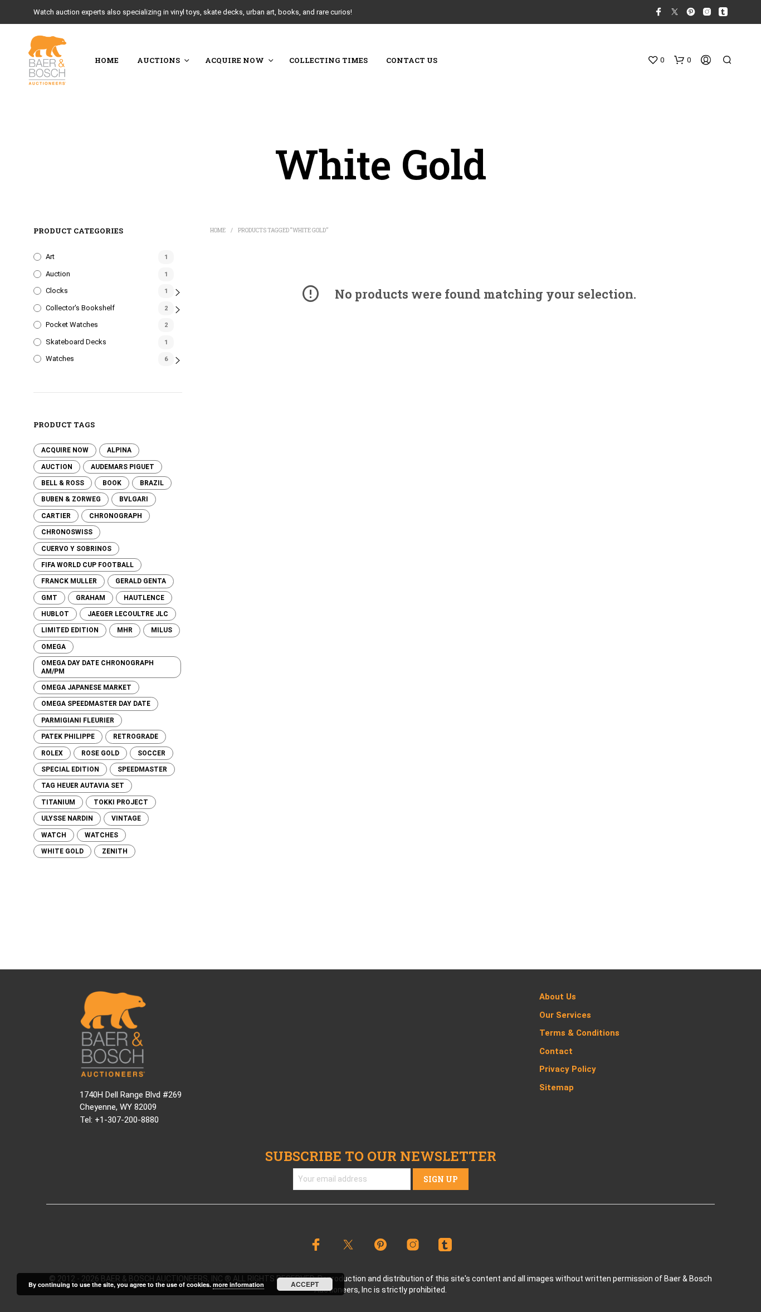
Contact (556, 1051)
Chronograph (115, 516)
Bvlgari (133, 499)
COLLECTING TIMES (328, 60)
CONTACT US (411, 60)
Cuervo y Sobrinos (76, 549)
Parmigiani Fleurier (77, 720)
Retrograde (135, 736)
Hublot (55, 614)
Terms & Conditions (579, 1033)
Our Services (565, 1015)
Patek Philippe (68, 736)
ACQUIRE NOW (234, 60)
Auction (58, 274)
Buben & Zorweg (71, 499)
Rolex (52, 753)
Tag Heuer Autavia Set (82, 785)
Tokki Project (121, 802)
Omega (53, 647)
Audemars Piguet (122, 467)
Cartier (56, 516)
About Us (557, 997)
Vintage (126, 818)
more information (238, 1284)
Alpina (119, 450)
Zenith (115, 851)
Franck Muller (69, 581)
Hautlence (144, 598)
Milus (161, 630)
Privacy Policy (567, 1069)
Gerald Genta (140, 581)
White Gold (62, 851)
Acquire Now (65, 450)
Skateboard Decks (76, 342)
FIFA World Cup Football (87, 565)
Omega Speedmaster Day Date (95, 704)
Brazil (152, 483)
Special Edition (70, 769)
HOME (107, 60)
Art (50, 256)
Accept (305, 1284)
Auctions (158, 60)
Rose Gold (100, 753)
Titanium (58, 802)
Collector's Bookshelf (80, 308)
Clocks (57, 290)
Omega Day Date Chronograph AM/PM (97, 667)
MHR (125, 630)
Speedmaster (142, 769)
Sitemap (556, 1087)
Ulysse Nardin (67, 818)
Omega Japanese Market (86, 687)
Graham (90, 598)
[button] (655, 60)
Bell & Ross (62, 483)
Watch (53, 835)
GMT (49, 598)
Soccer (151, 753)
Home (218, 230)
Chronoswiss (66, 532)
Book (112, 483)
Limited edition (70, 630)
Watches (60, 358)
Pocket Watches (72, 324)
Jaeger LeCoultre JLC (127, 614)
